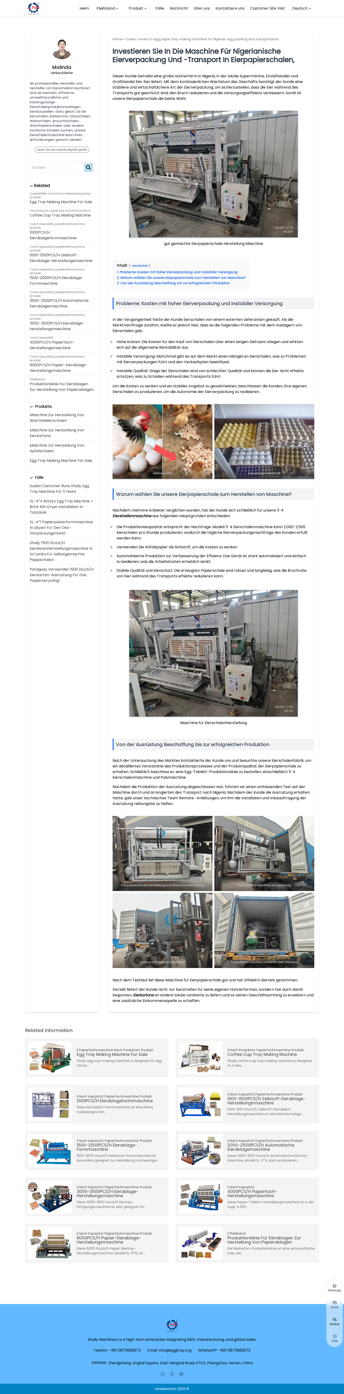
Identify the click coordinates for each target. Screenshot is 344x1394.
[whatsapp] (181, 1374)
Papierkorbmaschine (69, 224)
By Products (39, 211)
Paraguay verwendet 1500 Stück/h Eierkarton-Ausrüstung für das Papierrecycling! (62, 575)
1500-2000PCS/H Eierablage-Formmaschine (57, 280)
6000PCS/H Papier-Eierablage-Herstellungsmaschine (59, 367)
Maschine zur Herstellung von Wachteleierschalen (57, 417)
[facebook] (172, 1374)
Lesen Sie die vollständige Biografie (62, 150)
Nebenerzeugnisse (77, 193)
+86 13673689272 (125, 1350)
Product (85, 211)
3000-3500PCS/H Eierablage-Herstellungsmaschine (57, 326)
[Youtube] (162, 1374)
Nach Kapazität (42, 224)
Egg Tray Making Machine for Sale (61, 202)
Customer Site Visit (267, 8)
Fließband (105, 8)
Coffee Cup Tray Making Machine (60, 215)
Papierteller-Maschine (47, 193)
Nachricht (179, 8)
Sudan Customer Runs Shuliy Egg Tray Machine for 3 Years (59, 488)
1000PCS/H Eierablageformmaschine (53, 235)
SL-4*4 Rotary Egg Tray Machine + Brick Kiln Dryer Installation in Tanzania (61, 506)
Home (117, 39)
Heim (84, 8)
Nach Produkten (127, 1050)
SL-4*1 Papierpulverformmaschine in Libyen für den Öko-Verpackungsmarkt (61, 527)
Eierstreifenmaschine (132, 516)
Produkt (136, 8)
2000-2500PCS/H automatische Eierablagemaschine (59, 303)
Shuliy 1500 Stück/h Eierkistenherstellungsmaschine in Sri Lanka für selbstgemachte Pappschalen (61, 551)
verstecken (140, 266)
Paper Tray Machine (64, 211)
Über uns (202, 8)
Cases (131, 39)
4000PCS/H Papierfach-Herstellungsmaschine (52, 345)
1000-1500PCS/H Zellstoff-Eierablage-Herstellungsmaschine (61, 257)
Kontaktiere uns (230, 8)
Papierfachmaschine (96, 1050)
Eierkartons (143, 995)
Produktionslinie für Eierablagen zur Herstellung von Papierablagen (62, 386)
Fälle (159, 8)
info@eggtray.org (175, 1350)
